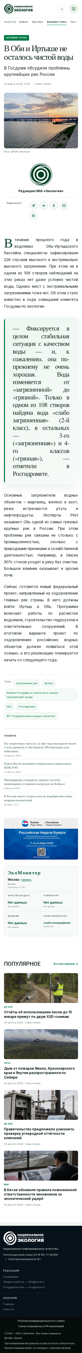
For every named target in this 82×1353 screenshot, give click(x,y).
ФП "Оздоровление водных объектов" (31, 716)
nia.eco (18, 1338)
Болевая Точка (16, 37)
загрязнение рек (26, 683)
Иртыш (48, 683)
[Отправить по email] (64, 205)
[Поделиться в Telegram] (33, 205)
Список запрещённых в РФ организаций (41, 1326)
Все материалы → (66, 963)
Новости (8, 1309)
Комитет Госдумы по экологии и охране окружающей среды (32, 695)
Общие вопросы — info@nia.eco (24, 1281)
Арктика (37, 21)
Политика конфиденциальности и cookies (41, 1321)
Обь (9, 706)
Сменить (26, 880)
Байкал (23, 21)
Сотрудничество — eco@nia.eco (24, 1287)
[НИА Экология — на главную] (18, 9)
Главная (8, 1304)
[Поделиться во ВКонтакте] (43, 205)
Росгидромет (27, 706)
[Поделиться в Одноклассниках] (54, 205)
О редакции (10, 1276)
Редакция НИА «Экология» (41, 191)
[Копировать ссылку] (33, 215)
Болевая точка (56, 21)
